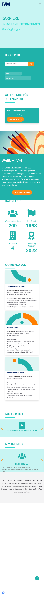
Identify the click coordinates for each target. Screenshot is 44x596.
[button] (40, 4)
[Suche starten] (31, 64)
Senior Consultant (16, 373)
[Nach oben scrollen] (37, 578)
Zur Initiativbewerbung (22, 192)
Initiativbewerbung (15, 119)
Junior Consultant (16, 286)
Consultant (13, 328)
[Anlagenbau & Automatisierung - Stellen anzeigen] (22, 425)
